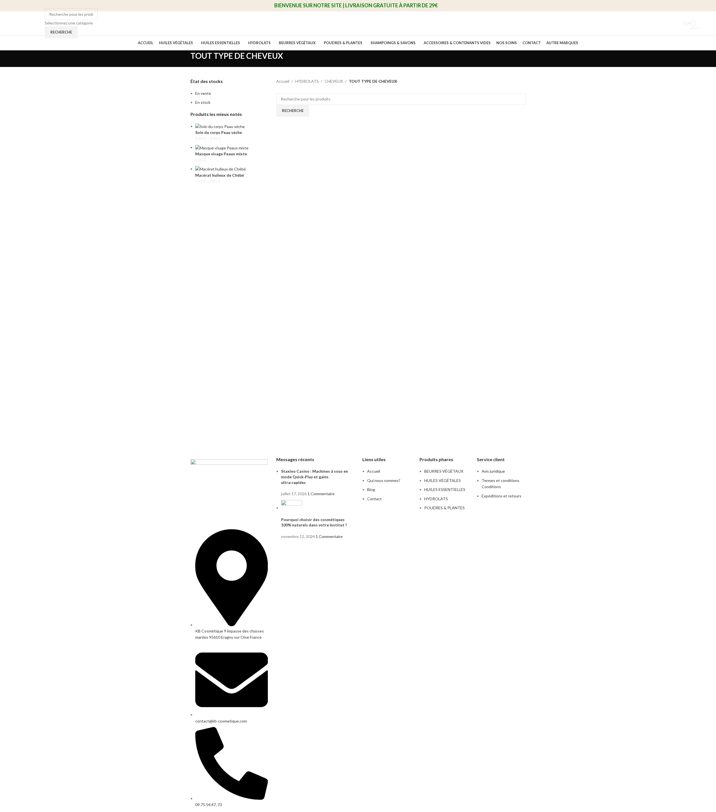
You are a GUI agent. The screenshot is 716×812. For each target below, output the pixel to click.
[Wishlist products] (673, 23)
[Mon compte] (663, 23)
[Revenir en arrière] (183, 58)
